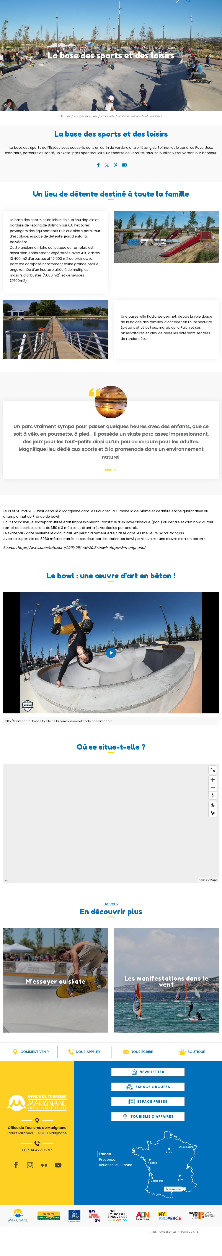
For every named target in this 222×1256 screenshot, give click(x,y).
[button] (166, 237)
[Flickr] (44, 1167)
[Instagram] (30, 1167)
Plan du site (189, 1231)
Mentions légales (164, 1231)
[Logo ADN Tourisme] (143, 1216)
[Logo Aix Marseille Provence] (117, 1216)
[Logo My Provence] (169, 1216)
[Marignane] (37, 1104)
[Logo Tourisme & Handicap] (74, 1216)
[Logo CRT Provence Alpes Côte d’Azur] (202, 1216)
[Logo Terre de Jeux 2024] (94, 1216)
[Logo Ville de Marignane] (18, 1215)
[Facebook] (16, 1167)
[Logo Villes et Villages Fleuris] (49, 1215)
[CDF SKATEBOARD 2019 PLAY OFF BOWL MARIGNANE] (111, 653)
